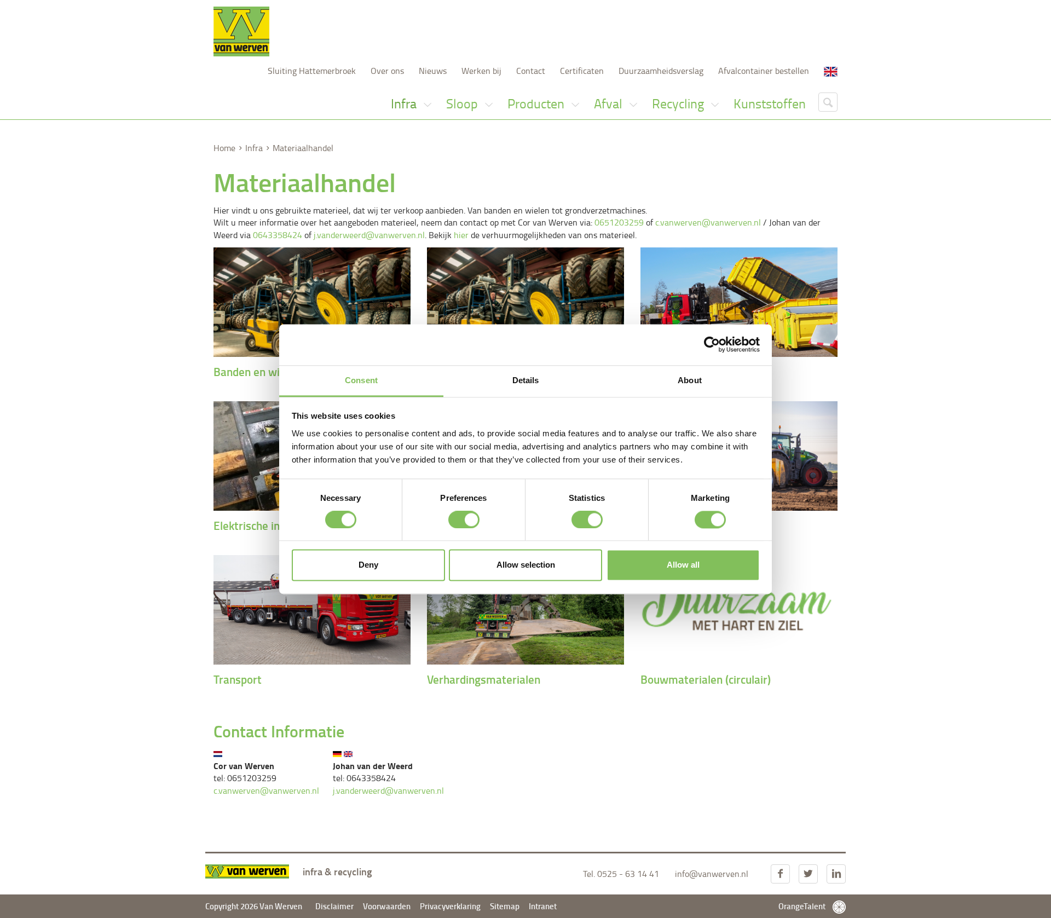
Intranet (543, 906)
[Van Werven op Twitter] (808, 874)
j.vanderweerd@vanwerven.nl (369, 235)
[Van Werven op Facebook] (780, 874)
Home (224, 148)
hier (461, 235)
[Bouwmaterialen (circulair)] (739, 610)
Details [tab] (525, 380)
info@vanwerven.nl (711, 874)
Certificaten (582, 71)
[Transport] (312, 610)
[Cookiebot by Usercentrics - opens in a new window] (712, 344)
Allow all (683, 565)
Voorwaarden (387, 906)
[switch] (464, 519)
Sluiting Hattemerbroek (312, 71)
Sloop (463, 103)
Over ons (387, 71)
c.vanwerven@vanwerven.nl (708, 222)
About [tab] (690, 380)
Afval (609, 103)
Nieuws (433, 71)
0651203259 (619, 222)
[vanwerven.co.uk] (831, 71)
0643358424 (277, 235)
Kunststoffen (770, 103)
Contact (530, 71)
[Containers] (739, 302)
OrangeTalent (802, 906)
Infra (405, 103)
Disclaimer (334, 906)
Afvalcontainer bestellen (763, 71)
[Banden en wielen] (312, 302)
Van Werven (241, 31)
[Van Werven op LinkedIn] (836, 874)
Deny (368, 565)
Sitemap (504, 906)
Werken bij (481, 71)
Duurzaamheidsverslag (661, 71)
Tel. (621, 874)
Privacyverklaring (451, 906)
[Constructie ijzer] (525, 302)
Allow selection (525, 565)
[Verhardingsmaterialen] (525, 610)
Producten (537, 103)
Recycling (679, 103)
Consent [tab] (361, 380)
